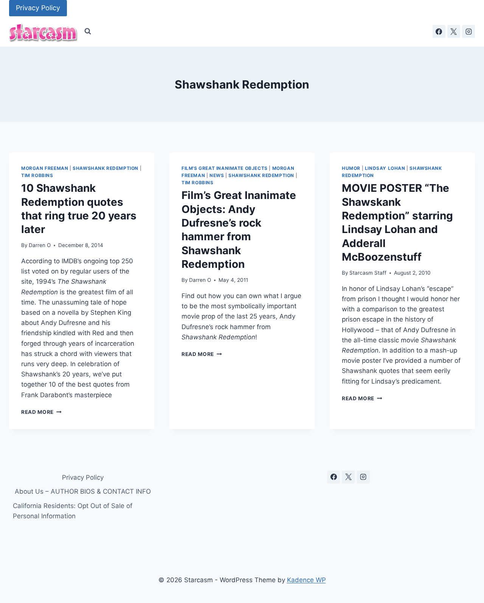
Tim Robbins (37, 175)
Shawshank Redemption (105, 168)
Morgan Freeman (44, 168)
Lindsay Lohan (385, 168)
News (216, 175)
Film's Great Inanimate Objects (225, 168)
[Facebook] (439, 31)
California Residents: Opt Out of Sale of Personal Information (72, 511)
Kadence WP (306, 580)
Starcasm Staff (367, 273)
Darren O (40, 245)
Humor (351, 168)
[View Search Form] (88, 31)
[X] (453, 31)
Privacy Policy (38, 8)
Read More (41, 412)
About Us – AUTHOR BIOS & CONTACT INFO (83, 491)
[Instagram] (468, 31)
